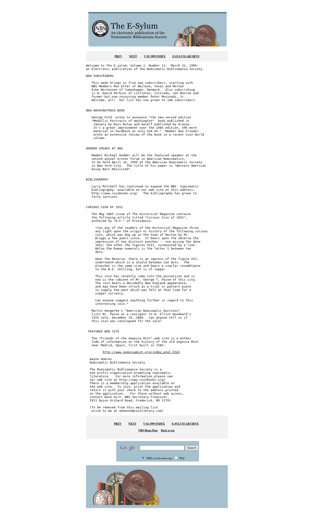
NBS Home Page (148, 430)
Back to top (168, 430)
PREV (118, 56)
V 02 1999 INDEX (155, 56)
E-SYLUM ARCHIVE (185, 56)
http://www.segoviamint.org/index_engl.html (141, 352)
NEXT (133, 56)
